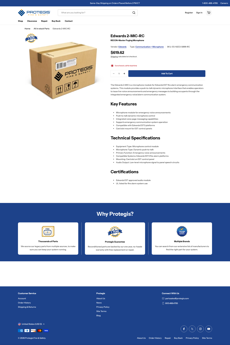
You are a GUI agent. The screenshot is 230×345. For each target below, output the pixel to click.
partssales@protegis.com (177, 298)
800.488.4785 (171, 303)
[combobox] (98, 12)
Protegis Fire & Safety (35, 338)
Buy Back (178, 338)
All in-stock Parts (41, 28)
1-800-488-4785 (210, 3)
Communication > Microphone (149, 46)
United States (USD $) (32, 324)
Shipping (114, 56)
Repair (168, 338)
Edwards (122, 46)
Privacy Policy (192, 338)
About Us (141, 338)
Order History (155, 338)
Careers (224, 3)
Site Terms (207, 338)
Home (27, 28)
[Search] (133, 12)
